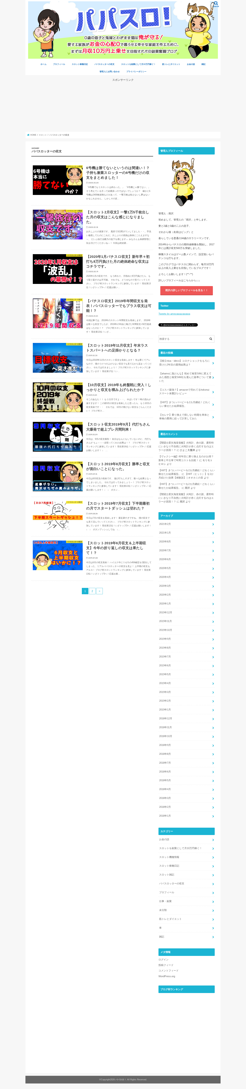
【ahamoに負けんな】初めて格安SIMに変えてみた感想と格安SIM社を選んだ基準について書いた (185, 377)
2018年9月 (165, 745)
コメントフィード (168, 970)
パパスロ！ (120, 1079)
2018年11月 (165, 727)
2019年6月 (165, 665)
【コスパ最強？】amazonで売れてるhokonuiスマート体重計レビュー (184, 391)
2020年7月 (165, 550)
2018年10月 (165, 736)
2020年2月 (165, 594)
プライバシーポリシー (136, 71)
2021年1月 (165, 532)
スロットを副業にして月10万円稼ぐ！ (138, 64)
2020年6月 (165, 559)
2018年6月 (165, 771)
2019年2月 (165, 700)
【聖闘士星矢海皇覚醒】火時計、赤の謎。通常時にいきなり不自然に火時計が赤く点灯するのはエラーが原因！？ (186, 446)
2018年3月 (165, 798)
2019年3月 (165, 692)
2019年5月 (165, 674)
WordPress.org (166, 976)
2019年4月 (165, 683)
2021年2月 (165, 524)
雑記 (203, 64)
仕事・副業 (165, 901)
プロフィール (59, 64)
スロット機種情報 (169, 857)
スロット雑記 (166, 874)
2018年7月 (165, 762)
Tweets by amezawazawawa (174, 314)
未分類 (163, 910)
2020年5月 (165, 568)
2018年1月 (165, 815)
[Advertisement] (123, 105)
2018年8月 (165, 754)
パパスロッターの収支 (104, 64)
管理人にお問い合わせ (110, 71)
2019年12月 (165, 612)
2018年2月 (165, 807)
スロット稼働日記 (80, 64)
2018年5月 (165, 780)
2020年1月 (165, 603)
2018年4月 (165, 789)
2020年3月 (165, 586)
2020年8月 (165, 541)
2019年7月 (165, 656)
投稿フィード (166, 965)
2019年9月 (165, 639)
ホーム (43, 64)
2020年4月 (165, 577)
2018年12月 (165, 718)
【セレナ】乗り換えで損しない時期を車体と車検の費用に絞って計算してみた (184, 416)
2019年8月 (165, 647)
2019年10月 (165, 630)
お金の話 (191, 64)
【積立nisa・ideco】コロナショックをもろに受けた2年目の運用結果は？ (184, 362)
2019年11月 (165, 621)
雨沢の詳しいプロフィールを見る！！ (186, 290)
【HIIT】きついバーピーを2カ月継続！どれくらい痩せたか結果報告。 (184, 404)
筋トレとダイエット (171, 64)
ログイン (163, 959)
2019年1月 (165, 709)
